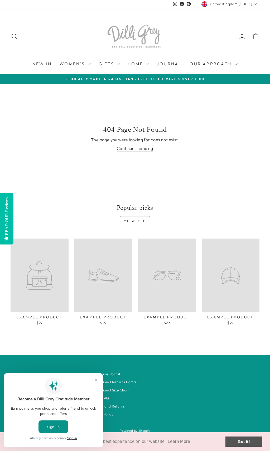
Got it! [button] (244, 441)
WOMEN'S (73, 63)
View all (135, 221)
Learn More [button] (179, 441)
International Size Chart (109, 390)
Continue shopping (135, 148)
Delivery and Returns (107, 406)
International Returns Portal (113, 382)
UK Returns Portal (104, 374)
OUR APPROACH (212, 63)
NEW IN (42, 63)
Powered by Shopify (135, 431)
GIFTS (107, 63)
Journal (169, 63)
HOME (136, 63)
